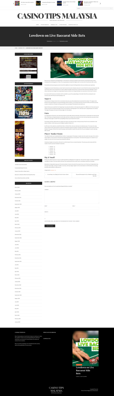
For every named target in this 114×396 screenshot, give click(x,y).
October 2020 (17, 291)
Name (46, 206)
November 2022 (18, 234)
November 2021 (18, 258)
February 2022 (17, 254)
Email (73, 206)
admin (66, 41)
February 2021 (17, 278)
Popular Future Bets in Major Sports (69, 2)
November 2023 (18, 197)
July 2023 (17, 210)
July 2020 (17, 301)
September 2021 (18, 261)
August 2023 (17, 207)
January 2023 (17, 231)
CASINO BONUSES (45, 24)
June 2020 (17, 305)
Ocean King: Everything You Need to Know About (57, 174)
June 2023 (17, 214)
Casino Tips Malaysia (57, 15)
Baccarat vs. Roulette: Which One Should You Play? (91, 2)
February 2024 (17, 190)
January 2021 (17, 281)
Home (37, 24)
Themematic (95, 390)
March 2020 (17, 315)
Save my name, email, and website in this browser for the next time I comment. (62, 221)
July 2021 (17, 264)
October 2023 (17, 200)
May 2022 (17, 251)
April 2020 (17, 312)
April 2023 (17, 221)
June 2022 (17, 247)
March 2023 (17, 224)
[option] (25, 3)
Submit (28, 76)
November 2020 (18, 288)
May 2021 (17, 268)
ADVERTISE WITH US (73, 24)
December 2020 (18, 285)
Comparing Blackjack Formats (48, 2)
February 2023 (17, 227)
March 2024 (17, 187)
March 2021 (17, 274)
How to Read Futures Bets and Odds (22, 178)
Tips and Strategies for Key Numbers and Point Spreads (86, 175)
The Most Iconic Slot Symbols (27, 2)
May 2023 (17, 217)
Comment (47, 189)
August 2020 (17, 298)
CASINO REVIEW (63, 24)
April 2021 (17, 271)
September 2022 (18, 237)
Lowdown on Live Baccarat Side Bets (85, 370)
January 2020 (17, 322)
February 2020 (17, 318)
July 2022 (17, 244)
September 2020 (18, 295)
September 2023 (18, 204)
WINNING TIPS (54, 24)
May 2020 (17, 308)
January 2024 (17, 194)
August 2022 (17, 241)
